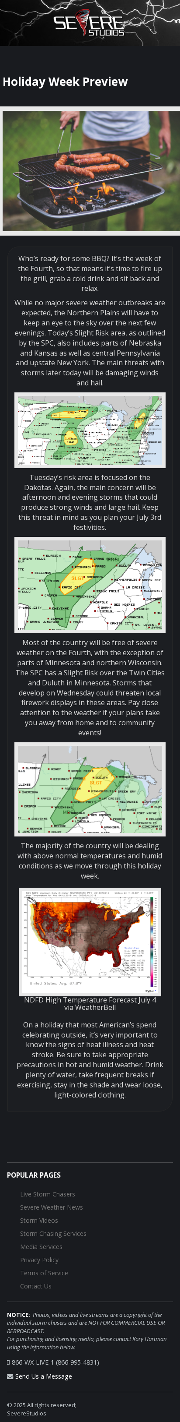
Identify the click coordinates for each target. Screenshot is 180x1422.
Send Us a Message (43, 1376)
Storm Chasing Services (53, 1233)
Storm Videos (39, 1220)
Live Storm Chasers (47, 1194)
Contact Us (36, 1286)
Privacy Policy (39, 1260)
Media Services (41, 1246)
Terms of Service (44, 1273)
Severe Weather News (51, 1207)
